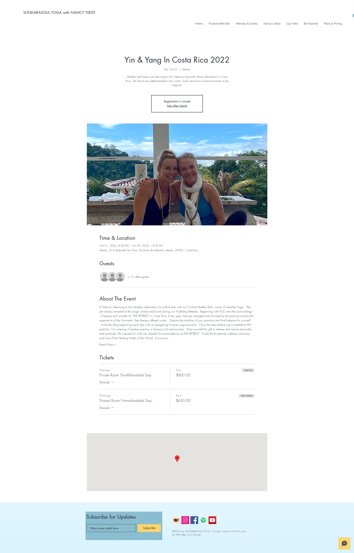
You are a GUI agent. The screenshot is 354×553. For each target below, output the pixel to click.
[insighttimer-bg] (176, 520)
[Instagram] (185, 520)
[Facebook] (194, 520)
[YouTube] (212, 520)
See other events (177, 106)
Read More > (107, 344)
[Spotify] (203, 520)
